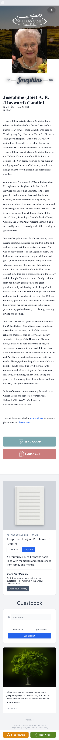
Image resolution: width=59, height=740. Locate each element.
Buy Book (28, 549)
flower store (25, 422)
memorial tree (36, 417)
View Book (13, 549)
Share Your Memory (18, 588)
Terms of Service (37, 728)
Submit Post (29, 635)
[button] (29, 667)
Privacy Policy (22, 728)
